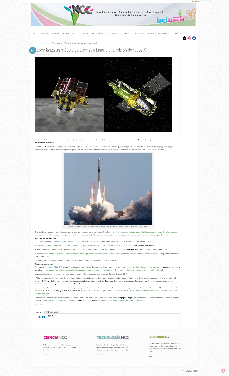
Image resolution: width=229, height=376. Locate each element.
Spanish (197, 1)
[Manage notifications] (223, 371)
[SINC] (41, 319)
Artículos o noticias (43, 43)
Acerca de (39, 312)
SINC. (41, 305)
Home (33, 43)
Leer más (46, 355)
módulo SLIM (60, 241)
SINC (43, 54)
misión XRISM (52, 267)
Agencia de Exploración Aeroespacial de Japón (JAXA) (57, 140)
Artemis (101, 254)
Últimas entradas (52, 312)
